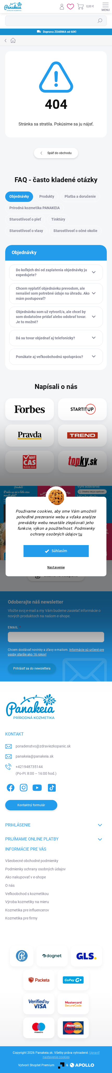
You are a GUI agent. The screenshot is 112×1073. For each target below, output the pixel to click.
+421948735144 (29, 767)
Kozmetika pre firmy (21, 918)
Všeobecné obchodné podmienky (31, 861)
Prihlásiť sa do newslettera (32, 668)
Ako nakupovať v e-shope (25, 877)
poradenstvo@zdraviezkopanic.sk (43, 746)
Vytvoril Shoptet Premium (36, 1065)
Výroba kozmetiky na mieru (27, 902)
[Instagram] (22, 786)
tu (80, 534)
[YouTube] (37, 786)
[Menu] (105, 6)
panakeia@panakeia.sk (34, 756)
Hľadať (100, 21)
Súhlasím (59, 551)
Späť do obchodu (59, 153)
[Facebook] (9, 786)
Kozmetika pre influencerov (27, 910)
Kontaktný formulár (31, 805)
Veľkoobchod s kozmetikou (27, 894)
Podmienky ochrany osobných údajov (35, 869)
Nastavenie (56, 567)
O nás (10, 885)
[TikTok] (50, 786)
